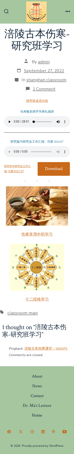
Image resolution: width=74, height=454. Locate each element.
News (37, 386)
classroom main (22, 313)
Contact (37, 396)
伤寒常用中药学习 (37, 234)
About (37, 376)
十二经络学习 (37, 299)
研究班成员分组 (37, 101)
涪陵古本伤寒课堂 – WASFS (45, 348)
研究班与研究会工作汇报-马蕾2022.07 (17, 168)
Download (53, 168)
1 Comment (44, 89)
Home (37, 415)
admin (44, 62)
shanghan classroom (46, 80)
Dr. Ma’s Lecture (37, 405)
